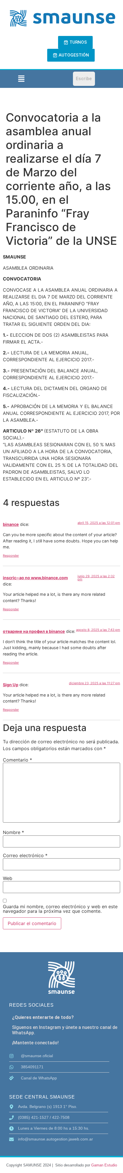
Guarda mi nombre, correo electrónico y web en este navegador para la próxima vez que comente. (60, 908)
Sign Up (10, 684)
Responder (11, 556)
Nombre (13, 832)
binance (11, 524)
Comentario (17, 760)
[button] (21, 79)
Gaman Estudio (104, 1165)
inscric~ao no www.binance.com (35, 577)
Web (7, 878)
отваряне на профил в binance (34, 631)
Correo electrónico (25, 855)
